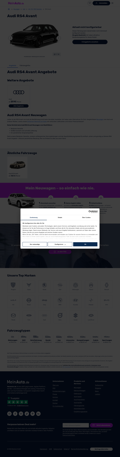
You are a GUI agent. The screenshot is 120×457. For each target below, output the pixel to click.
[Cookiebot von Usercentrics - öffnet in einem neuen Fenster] (90, 211)
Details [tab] (60, 217)
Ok (85, 244)
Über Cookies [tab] (86, 217)
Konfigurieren (59, 244)
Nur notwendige (35, 244)
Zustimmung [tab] (34, 217)
